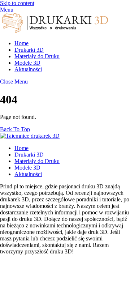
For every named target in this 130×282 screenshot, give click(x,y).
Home (21, 43)
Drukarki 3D (29, 50)
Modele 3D (27, 63)
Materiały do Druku (37, 56)
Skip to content (17, 3)
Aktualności (28, 69)
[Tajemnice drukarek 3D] (54, 31)
